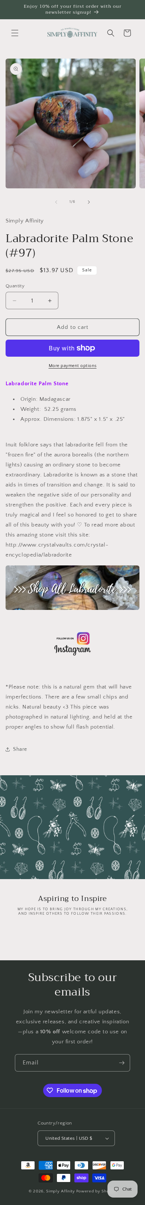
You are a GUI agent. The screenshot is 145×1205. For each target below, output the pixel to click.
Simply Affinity (60, 1191)
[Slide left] (56, 202)
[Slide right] (89, 202)
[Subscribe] (121, 1063)
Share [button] (20, 749)
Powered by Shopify (96, 1191)
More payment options (73, 365)
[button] (15, 33)
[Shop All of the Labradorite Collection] (72, 587)
